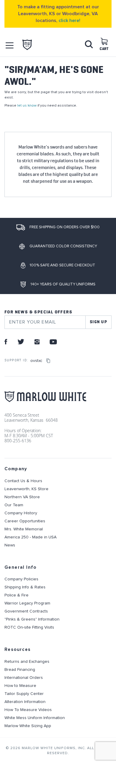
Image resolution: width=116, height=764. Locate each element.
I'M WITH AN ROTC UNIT (87, 406)
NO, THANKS (87, 415)
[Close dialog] (113, 358)
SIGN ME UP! (87, 394)
